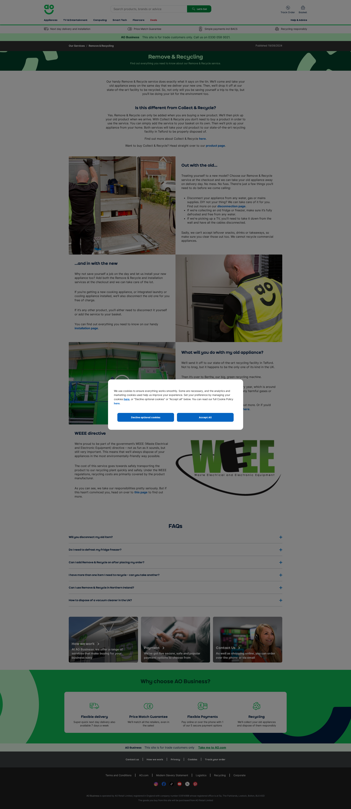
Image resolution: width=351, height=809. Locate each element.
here (126, 399)
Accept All (205, 417)
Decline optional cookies (145, 417)
